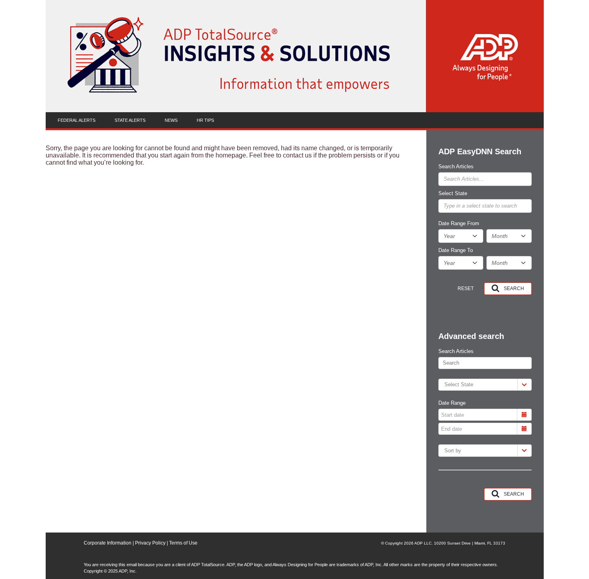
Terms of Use (183, 543)
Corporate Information (107, 543)
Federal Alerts (76, 120)
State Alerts (130, 120)
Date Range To (455, 250)
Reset (466, 288)
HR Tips (205, 120)
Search (514, 288)
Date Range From (458, 223)
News (171, 120)
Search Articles (456, 166)
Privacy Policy (149, 543)
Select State (452, 193)
